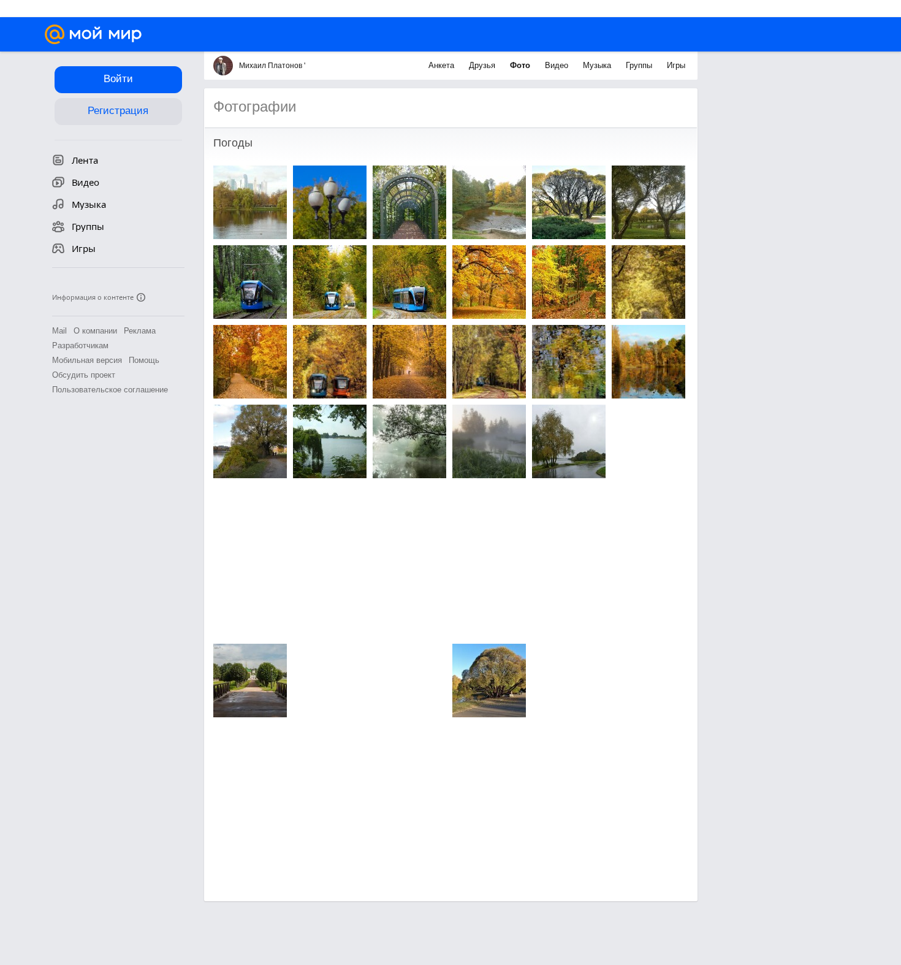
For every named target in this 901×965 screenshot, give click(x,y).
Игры (676, 65)
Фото (521, 65)
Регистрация (118, 110)
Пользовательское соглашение (110, 389)
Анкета (442, 65)
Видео (558, 65)
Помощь (144, 360)
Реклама (140, 330)
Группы (640, 65)
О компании (95, 330)
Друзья (483, 65)
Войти (118, 79)
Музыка (598, 65)
